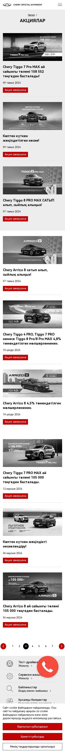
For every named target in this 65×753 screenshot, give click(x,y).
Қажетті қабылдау (32, 736)
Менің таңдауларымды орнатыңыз (32, 746)
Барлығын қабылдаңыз (32, 726)
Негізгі (31, 15)
